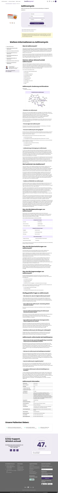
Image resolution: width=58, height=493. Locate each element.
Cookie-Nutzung (45, 492)
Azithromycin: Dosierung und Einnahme (13, 50)
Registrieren (47, 478)
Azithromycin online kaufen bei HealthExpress (11, 63)
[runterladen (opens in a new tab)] (44, 484)
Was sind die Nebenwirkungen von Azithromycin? (12, 53)
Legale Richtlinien (31, 465)
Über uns (18, 465)
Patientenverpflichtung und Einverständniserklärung (33, 473)
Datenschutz (31, 470)
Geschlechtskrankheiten (9, 3)
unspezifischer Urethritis (26, 49)
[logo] (29, 1)
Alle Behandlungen (4, 1)
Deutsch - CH (44, 469)
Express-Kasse (36, 23)
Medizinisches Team (20, 468)
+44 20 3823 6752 (9, 469)
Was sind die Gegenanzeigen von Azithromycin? (12, 58)
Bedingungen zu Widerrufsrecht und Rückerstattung (34, 468)
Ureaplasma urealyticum (34, 49)
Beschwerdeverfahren (32, 471)
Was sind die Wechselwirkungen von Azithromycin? (12, 56)
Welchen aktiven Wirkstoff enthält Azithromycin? (12, 49)
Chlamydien (14, 3)
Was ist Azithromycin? (10, 46)
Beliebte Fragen (18, 1)
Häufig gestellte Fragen (20, 469)
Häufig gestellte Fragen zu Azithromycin (13, 60)
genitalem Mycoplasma (43, 49)
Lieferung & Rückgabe (12, 1)
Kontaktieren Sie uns (20, 470)
